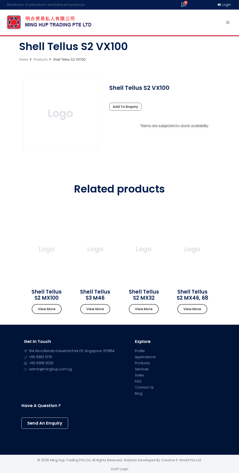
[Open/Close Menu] (228, 22)
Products (40, 59)
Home (23, 59)
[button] (47, 309)
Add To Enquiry (125, 106)
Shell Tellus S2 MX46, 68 (192, 295)
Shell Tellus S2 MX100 (47, 295)
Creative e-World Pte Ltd (181, 460)
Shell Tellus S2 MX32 (144, 295)
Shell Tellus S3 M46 (95, 295)
